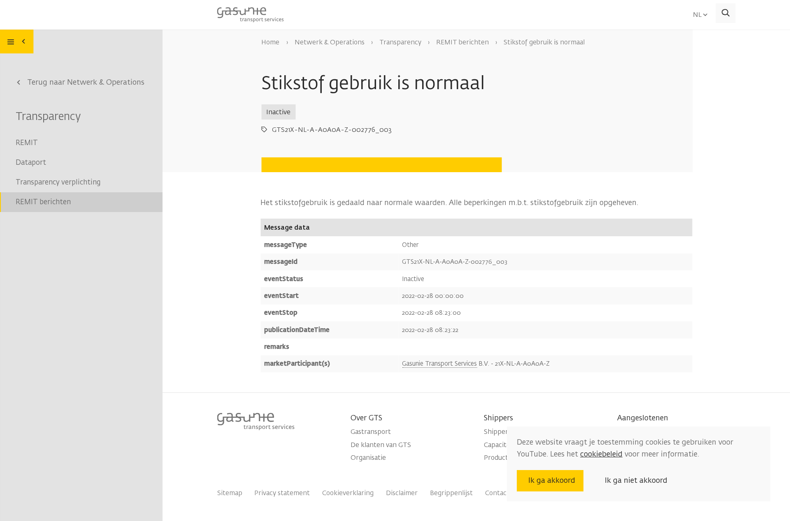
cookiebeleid (601, 454)
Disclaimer (402, 493)
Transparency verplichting (58, 182)
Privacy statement (282, 493)
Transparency (48, 116)
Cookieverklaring (348, 493)
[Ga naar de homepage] (250, 13)
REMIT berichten (43, 202)
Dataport (31, 162)
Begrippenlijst (451, 493)
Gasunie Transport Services (439, 363)
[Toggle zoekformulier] (726, 13)
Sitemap (229, 493)
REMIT (27, 142)
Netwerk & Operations (330, 42)
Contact (497, 493)
